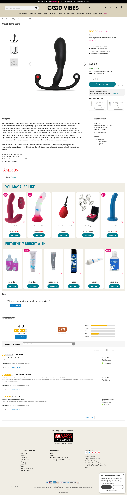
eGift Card (23, 453)
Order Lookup (24, 460)
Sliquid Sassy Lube (12, 277)
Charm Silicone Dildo (112, 226)
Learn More (114, 93)
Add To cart (103, 84)
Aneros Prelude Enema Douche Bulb (63, 226)
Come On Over (14, 226)
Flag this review (16, 367)
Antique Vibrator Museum (92, 459)
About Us (23, 456)
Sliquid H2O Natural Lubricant (114, 277)
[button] (85, 64)
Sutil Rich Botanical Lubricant (53, 277)
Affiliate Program (90, 457)
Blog (51, 453)
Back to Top (88, 417)
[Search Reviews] (73, 343)
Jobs (86, 467)
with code (48, 2)
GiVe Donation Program (92, 461)
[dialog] (112, 483)
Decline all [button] (118, 487)
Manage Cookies (25, 470)
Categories (5, 19)
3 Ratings (101, 31)
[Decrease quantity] (90, 79)
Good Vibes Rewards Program (94, 463)
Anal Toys (12, 19)
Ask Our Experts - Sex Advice (59, 458)
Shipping (23, 462)
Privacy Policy (24, 464)
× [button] (123, 474)
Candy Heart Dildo (39, 226)
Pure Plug (88, 226)
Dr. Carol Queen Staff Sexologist (60, 460)
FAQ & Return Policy (26, 468)
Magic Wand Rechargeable (94, 277)
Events (52, 456)
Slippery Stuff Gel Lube (33, 277)
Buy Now (14, 235)
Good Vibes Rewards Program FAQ (96, 465)
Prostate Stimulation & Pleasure (26, 19)
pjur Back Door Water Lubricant (73, 277)
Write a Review (109, 31)
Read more (111, 483)
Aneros (13, 177)
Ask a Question (93, 40)
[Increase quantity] (96, 79)
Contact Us (23, 458)
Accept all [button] (106, 487)
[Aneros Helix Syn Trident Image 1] (57, 64)
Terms (22, 466)
